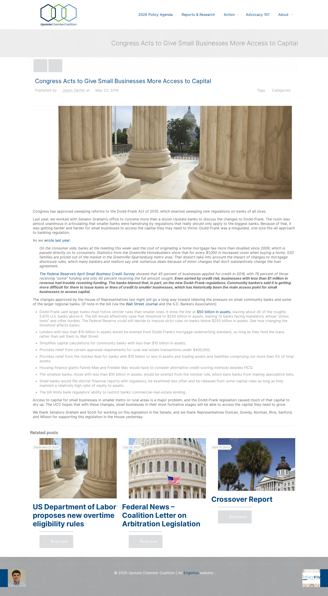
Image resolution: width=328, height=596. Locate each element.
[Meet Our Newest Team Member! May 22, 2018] (13, 578)
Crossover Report (241, 499)
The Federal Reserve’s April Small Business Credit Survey (87, 274)
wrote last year (57, 240)
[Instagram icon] (164, 580)
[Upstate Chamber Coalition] (58, 14)
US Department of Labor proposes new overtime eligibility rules (74, 515)
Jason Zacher (73, 90)
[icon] (170, 580)
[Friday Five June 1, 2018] (315, 578)
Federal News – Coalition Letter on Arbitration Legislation (161, 515)
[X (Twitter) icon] (157, 580)
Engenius (191, 573)
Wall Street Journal (142, 304)
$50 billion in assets (213, 312)
